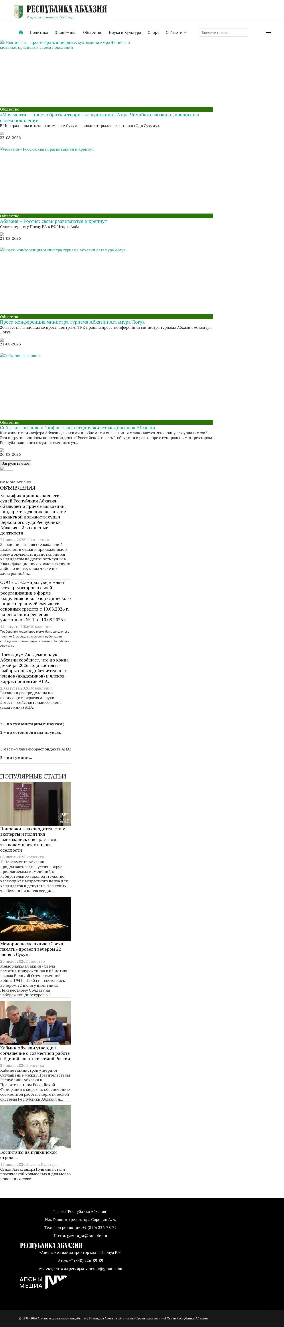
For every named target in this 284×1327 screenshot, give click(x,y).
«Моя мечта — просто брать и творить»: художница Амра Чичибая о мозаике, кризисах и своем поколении (99, 117)
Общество (92, 32)
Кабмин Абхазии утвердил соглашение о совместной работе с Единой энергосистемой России (35, 1053)
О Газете (174, 32)
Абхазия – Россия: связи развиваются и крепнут (53, 221)
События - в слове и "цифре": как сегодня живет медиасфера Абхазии (77, 427)
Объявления (37, 539)
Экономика (65, 32)
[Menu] (268, 32)
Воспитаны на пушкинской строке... (28, 1154)
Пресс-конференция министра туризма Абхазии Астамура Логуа (72, 322)
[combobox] (223, 32)
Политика (39, 32)
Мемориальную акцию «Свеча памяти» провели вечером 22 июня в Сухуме (31, 949)
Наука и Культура (125, 32)
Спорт (153, 32)
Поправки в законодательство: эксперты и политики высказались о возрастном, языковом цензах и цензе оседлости (32, 839)
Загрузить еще (15, 463)
